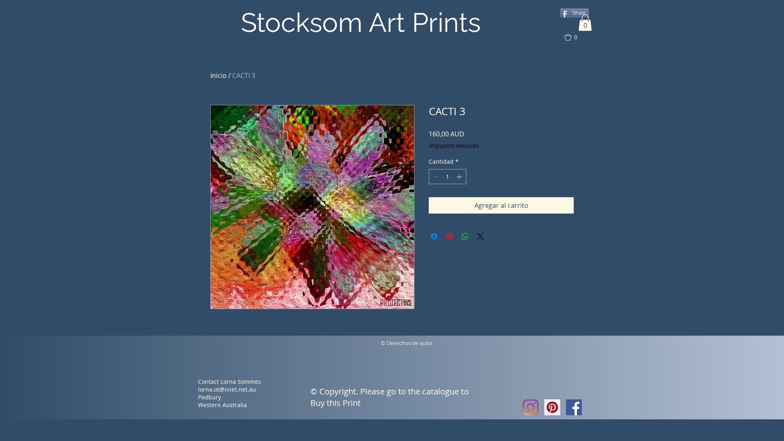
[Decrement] (435, 176)
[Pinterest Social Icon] (552, 407)
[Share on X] (481, 236)
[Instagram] (531, 407)
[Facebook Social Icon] (574, 407)
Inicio (218, 75)
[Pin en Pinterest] (449, 236)
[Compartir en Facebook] (434, 236)
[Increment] (460, 176)
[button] (585, 22)
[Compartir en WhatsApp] (465, 236)
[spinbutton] (447, 176)
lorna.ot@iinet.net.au (227, 389)
